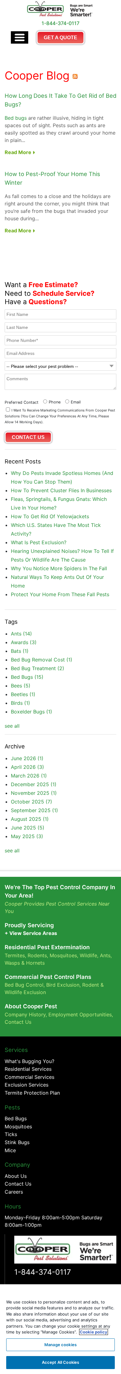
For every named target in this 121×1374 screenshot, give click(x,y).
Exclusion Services (26, 1085)
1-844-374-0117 (42, 1272)
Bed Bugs (27, 677)
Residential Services (28, 1069)
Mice (10, 1150)
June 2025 (27, 828)
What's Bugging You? (29, 1061)
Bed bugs (16, 118)
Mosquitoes (63, 955)
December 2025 (33, 784)
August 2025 (30, 819)
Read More (19, 152)
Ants (21, 634)
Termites (15, 955)
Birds (20, 703)
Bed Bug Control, (25, 985)
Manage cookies (60, 1344)
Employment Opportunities (80, 1014)
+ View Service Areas (31, 933)
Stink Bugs (17, 1142)
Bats (20, 651)
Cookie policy (93, 1331)
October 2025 (31, 802)
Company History (25, 1014)
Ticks (11, 1134)
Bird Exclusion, (63, 985)
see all (12, 726)
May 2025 (27, 836)
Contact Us (18, 1022)
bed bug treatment (37, 668)
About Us (16, 1176)
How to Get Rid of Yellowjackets (50, 516)
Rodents (37, 955)
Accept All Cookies (60, 1362)
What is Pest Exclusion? (38, 542)
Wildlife (88, 955)
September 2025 (34, 810)
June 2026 (27, 758)
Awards (24, 642)
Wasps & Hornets (25, 963)
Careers (14, 1192)
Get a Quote (60, 37)
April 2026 (27, 767)
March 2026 (29, 776)
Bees (20, 686)
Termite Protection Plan (32, 1093)
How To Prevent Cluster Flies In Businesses (61, 490)
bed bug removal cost (41, 660)
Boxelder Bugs (31, 712)
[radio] (51, 401)
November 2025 (34, 793)
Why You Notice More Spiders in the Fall (59, 568)
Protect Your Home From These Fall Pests (60, 594)
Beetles (23, 694)
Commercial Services (29, 1077)
